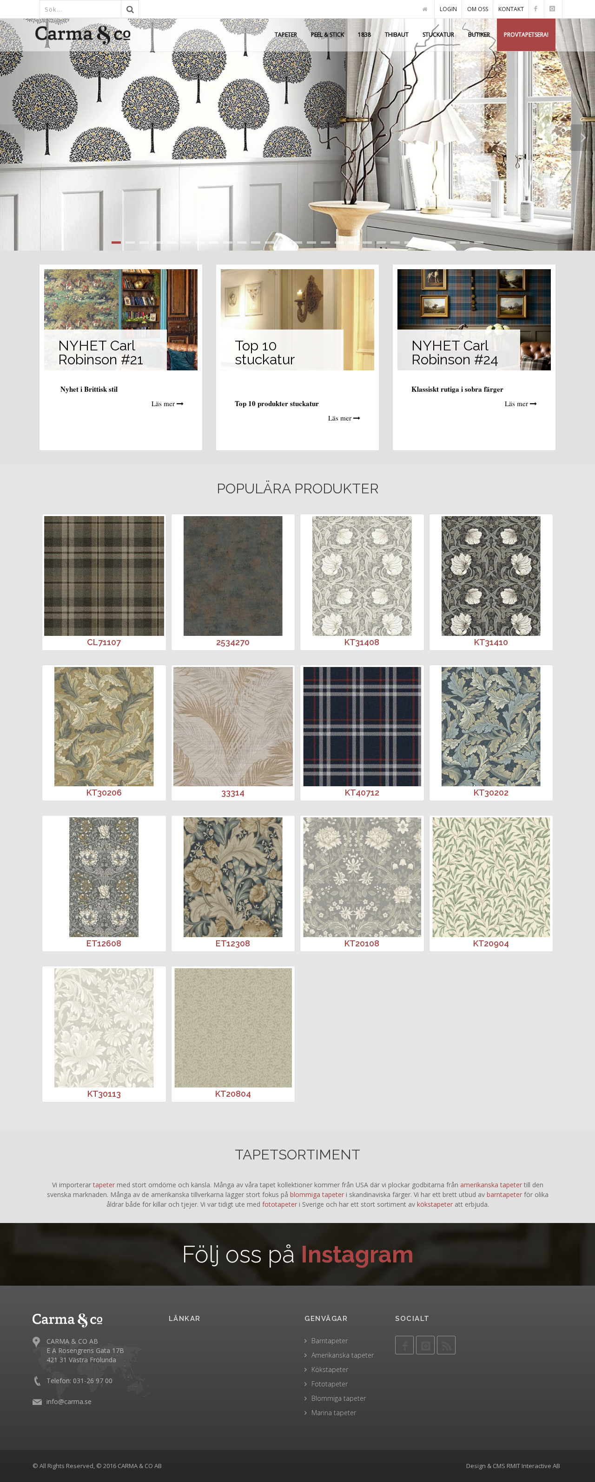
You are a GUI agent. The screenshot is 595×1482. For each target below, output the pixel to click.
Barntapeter (329, 1340)
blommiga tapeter (317, 1194)
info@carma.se (69, 1401)
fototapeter (279, 1204)
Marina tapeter (333, 1412)
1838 (364, 35)
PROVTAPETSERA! (526, 35)
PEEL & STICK (327, 35)
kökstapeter (435, 1204)
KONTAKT (511, 9)
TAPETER (286, 35)
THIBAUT (397, 35)
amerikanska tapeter (491, 1184)
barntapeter (504, 1194)
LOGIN (448, 9)
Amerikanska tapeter (342, 1355)
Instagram (357, 1254)
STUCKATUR (438, 35)
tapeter (104, 1184)
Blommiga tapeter (338, 1398)
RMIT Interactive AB (533, 1466)
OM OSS (477, 9)
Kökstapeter (329, 1369)
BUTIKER (479, 35)
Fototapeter (329, 1383)
